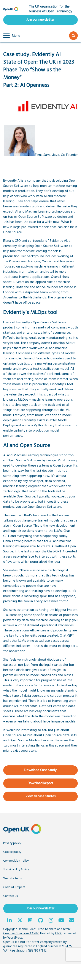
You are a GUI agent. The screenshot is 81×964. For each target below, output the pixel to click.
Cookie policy (12, 852)
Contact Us (10, 896)
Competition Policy (16, 860)
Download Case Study (40, 770)
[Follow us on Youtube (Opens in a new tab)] (61, 921)
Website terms (12, 878)
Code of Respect (14, 887)
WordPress (14, 937)
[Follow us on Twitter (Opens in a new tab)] (20, 921)
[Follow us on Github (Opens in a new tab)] (40, 921)
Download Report (40, 783)
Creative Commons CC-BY (21, 933)
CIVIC (58, 933)
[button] (11, 35)
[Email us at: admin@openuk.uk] (71, 921)
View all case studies (40, 796)
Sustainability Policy (16, 869)
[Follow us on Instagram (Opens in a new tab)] (51, 921)
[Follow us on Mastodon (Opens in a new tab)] (30, 921)
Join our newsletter (40, 20)
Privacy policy (12, 843)
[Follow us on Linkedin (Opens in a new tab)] (9, 921)
